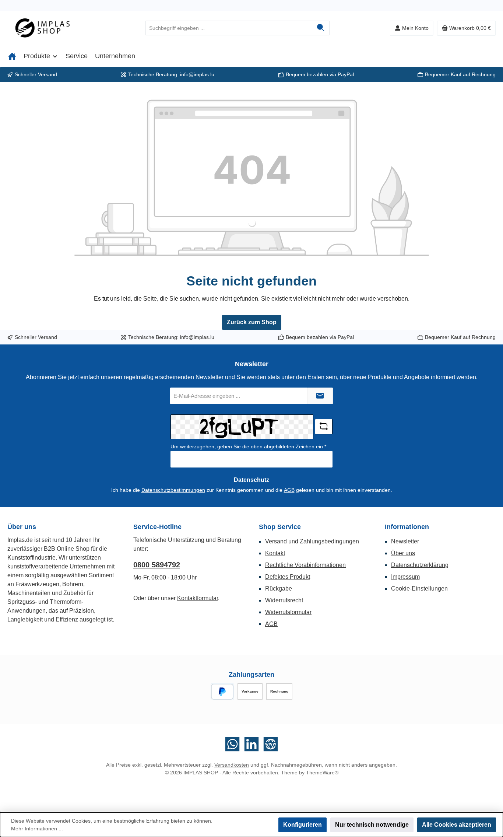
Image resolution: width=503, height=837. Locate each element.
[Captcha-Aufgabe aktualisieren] (324, 426)
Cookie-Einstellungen (419, 588)
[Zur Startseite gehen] (47, 28)
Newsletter (405, 541)
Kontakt (275, 553)
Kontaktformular (197, 598)
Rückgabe (278, 588)
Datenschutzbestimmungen (173, 490)
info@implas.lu (197, 74)
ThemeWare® (322, 772)
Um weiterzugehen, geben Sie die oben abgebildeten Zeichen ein (248, 446)
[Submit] (320, 396)
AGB (289, 490)
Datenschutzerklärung (420, 565)
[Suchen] (321, 28)
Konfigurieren (302, 825)
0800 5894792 (156, 565)
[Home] (12, 56)
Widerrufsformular (288, 612)
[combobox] (229, 28)
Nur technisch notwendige (372, 825)
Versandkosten (231, 765)
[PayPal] (222, 691)
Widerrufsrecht (284, 600)
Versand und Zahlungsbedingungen (312, 541)
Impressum (405, 577)
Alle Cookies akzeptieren (456, 825)
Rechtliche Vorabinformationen (305, 565)
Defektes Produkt (287, 577)
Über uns (403, 553)
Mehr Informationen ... (37, 828)
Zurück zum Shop (252, 322)
